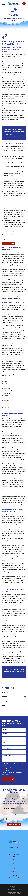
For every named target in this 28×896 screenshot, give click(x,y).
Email (4, 742)
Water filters (6, 400)
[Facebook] (9, 877)
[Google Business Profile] (15, 877)
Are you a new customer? (8, 751)
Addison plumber (6, 307)
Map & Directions (14, 860)
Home (14, 866)
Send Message (7, 779)
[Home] (13, 3)
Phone (4, 738)
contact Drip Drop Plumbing (13, 600)
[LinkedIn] (18, 877)
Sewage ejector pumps (9, 405)
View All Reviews (12, 824)
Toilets (5, 383)
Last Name (5, 733)
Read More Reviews (9, 243)
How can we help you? (7, 755)
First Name (5, 729)
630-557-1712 (14, 848)
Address (5, 746)
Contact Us (14, 871)
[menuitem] (14, 692)
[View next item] (6, 819)
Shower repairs (7, 388)
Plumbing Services (14, 869)
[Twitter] (12, 877)
